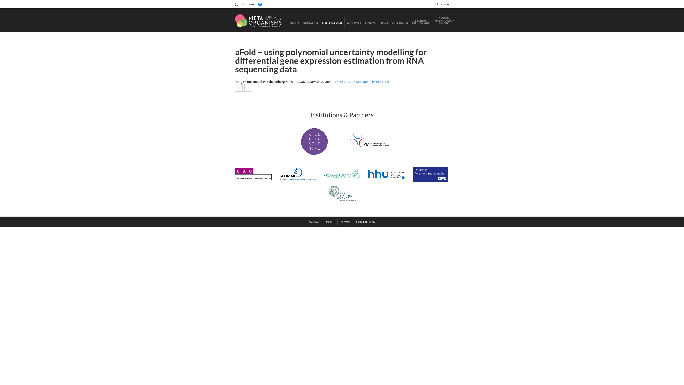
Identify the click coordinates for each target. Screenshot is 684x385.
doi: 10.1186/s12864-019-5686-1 (363, 82)
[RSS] (236, 4)
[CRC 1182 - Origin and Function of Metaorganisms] (258, 20)
